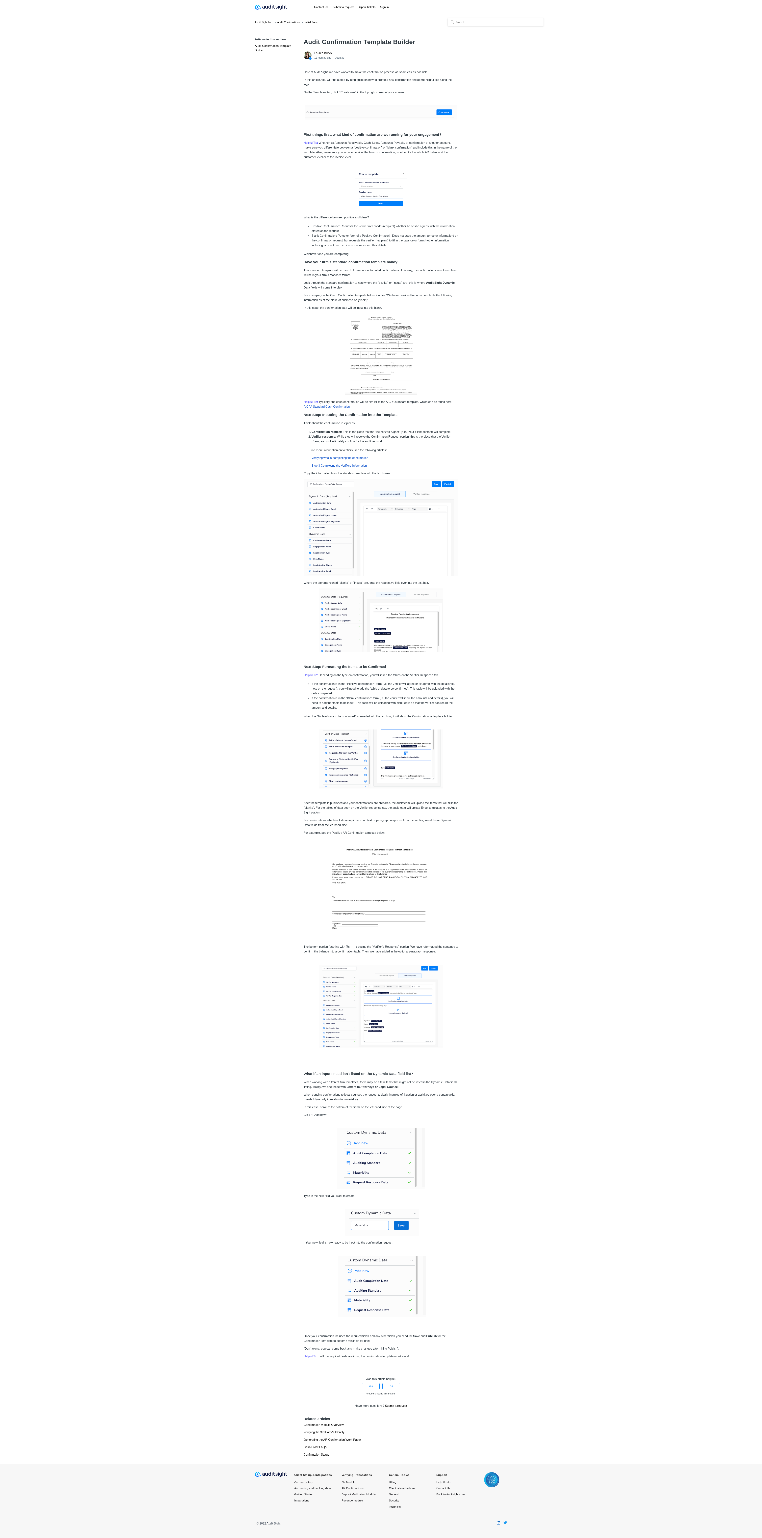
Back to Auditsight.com (450, 1494)
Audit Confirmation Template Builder (273, 48)
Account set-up (303, 1482)
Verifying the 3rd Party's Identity (324, 1432)
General (394, 1494)
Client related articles (402, 1488)
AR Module (348, 1482)
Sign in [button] (384, 7)
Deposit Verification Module (359, 1494)
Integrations (301, 1500)
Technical (395, 1506)
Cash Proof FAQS (315, 1447)
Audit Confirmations (288, 22)
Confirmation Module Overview (324, 1424)
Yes (371, 1386)
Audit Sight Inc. (264, 22)
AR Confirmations (353, 1488)
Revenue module (352, 1500)
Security (394, 1500)
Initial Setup (311, 22)
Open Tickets (367, 7)
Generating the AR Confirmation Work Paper (332, 1439)
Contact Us (321, 7)
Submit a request (343, 7)
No (391, 1386)
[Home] (271, 7)
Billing (392, 1482)
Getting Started (303, 1494)
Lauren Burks (323, 53)
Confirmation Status (316, 1454)
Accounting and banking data (312, 1488)
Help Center (443, 1482)
